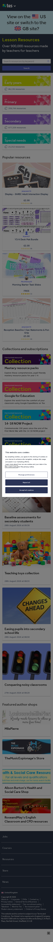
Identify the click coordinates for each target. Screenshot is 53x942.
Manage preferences (26, 475)
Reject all (26, 482)
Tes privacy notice (27, 467)
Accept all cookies (26, 490)
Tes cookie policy (11, 467)
